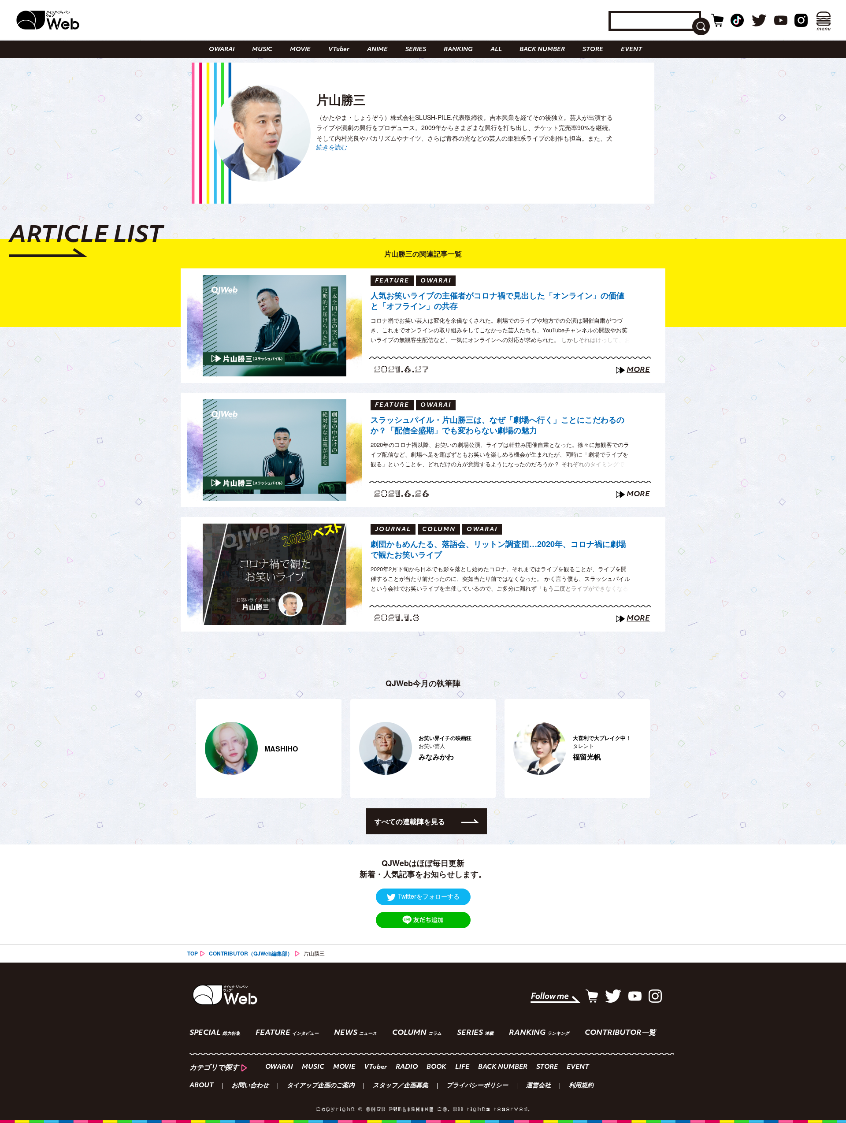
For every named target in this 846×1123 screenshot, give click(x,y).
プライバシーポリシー (477, 1086)
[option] (269, 748)
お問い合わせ (250, 1086)
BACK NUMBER (542, 49)
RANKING (458, 49)
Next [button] (638, 748)
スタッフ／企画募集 (400, 1086)
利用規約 (581, 1086)
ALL (496, 49)
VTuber (338, 49)
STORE (593, 49)
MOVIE (300, 49)
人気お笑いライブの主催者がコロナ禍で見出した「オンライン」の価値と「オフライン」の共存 (497, 300)
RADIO (407, 1067)
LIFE (462, 1067)
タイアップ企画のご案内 (321, 1086)
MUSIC (262, 49)
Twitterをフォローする (429, 896)
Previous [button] (200, 748)
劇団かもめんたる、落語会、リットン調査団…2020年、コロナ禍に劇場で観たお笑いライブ (498, 549)
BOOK (436, 1067)
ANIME (377, 49)
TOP (192, 953)
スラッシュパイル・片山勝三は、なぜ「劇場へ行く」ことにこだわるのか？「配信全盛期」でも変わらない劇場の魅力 (497, 425)
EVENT (631, 49)
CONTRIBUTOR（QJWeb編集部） (251, 953)
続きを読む (331, 146)
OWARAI (221, 49)
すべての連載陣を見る (410, 821)
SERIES (415, 49)
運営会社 (538, 1086)
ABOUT (201, 1086)
